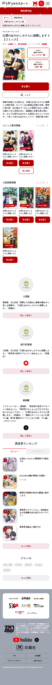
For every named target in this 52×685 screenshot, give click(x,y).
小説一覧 (38, 65)
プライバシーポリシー (14, 661)
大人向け (38, 565)
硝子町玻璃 (22, 44)
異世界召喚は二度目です (30, 527)
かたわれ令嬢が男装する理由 (32, 475)
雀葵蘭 (44, 44)
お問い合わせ (38, 661)
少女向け (7, 570)
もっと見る (26, 546)
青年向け (28, 565)
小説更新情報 (9, 182)
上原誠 (10, 44)
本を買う (25, 86)
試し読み (26, 171)
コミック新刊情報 (11, 125)
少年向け (18, 565)
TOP (14, 655)
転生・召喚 (8, 565)
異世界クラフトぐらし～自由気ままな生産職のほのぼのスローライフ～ (34, 512)
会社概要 (37, 655)
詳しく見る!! (26, 315)
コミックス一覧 (38, 53)
